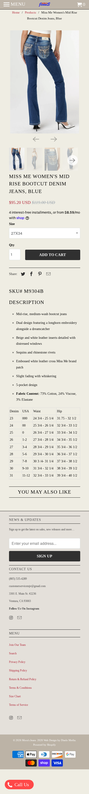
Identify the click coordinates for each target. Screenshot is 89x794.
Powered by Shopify (44, 744)
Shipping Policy (18, 670)
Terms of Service (18, 705)
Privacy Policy (17, 662)
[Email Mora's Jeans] (20, 617)
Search (13, 653)
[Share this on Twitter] (22, 274)
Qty (11, 245)
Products (30, 12)
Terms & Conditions (20, 687)
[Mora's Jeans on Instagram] (11, 617)
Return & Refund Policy (22, 679)
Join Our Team (17, 645)
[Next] (53, 138)
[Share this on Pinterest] (39, 274)
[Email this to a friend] (48, 274)
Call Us (21, 784)
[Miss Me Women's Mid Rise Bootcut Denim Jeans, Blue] (44, 81)
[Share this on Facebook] (30, 274)
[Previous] (35, 138)
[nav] (14, 4)
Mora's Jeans (29, 740)
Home (16, 12)
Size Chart (15, 696)
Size (12, 224)
